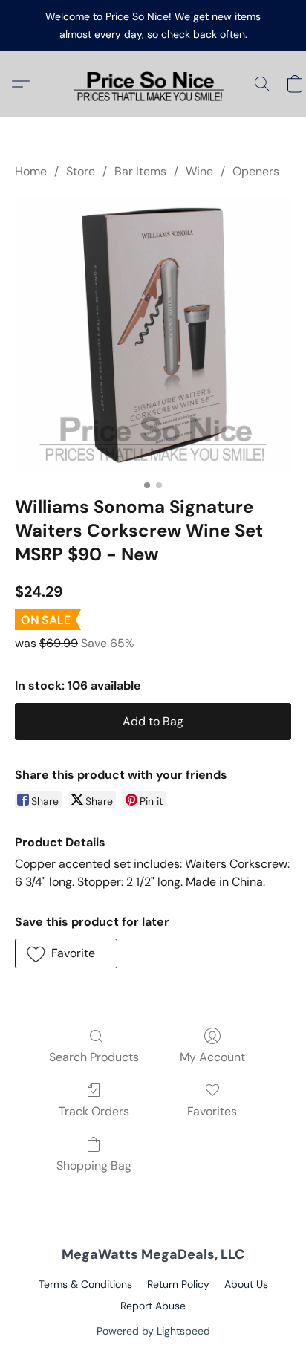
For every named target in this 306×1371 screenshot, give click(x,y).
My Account (212, 1057)
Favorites (212, 1111)
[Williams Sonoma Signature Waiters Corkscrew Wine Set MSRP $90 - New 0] (153, 334)
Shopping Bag (93, 1165)
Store (80, 171)
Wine (199, 171)
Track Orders (94, 1111)
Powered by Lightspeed (153, 1331)
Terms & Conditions (85, 1284)
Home (31, 171)
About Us (246, 1284)
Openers (255, 171)
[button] (153, 84)
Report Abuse (153, 1305)
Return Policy (178, 1284)
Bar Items (140, 171)
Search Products (94, 1057)
